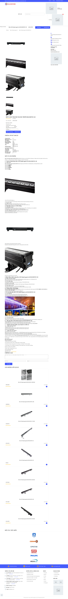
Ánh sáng (7, 126)
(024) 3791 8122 (12, 587)
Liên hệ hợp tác (56, 572)
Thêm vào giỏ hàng (9, 131)
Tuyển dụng (56, 576)
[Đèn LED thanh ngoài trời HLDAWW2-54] (26, 453)
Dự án (45, 579)
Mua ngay (39, 27)
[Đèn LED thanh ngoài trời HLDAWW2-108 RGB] (26, 375)
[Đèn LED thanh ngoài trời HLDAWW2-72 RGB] (26, 414)
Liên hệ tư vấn (46, 27)
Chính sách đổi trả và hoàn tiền (31, 579)
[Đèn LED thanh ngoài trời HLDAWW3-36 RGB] (26, 511)
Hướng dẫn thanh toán (30, 572)
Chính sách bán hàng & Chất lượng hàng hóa (33, 576)
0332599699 (14, 585)
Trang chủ (45, 572)
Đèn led (7, 30)
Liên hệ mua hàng (56, 574)
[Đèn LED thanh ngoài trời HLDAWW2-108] (26, 394)
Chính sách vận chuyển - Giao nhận (32, 577)
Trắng (7, 127)
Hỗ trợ (54, 0)
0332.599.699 (13, 346)
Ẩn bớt (9, 350)
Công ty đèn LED (8, 321)
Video (45, 577)
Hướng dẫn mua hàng (30, 574)
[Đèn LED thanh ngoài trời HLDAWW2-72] (26, 433)
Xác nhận (8, 363)
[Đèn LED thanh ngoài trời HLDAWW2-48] (26, 492)
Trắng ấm (9, 127)
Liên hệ (45, 581)
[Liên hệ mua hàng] (46, 464)
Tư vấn (45, 576)
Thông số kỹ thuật (3, 26)
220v (15, 127)
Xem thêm (6, 350)
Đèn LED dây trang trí (9, 339)
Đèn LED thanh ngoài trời (13, 30)
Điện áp (15, 126)
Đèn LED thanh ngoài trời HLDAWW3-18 (25, 30)
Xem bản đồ (16, 576)
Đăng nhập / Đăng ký (59, 0)
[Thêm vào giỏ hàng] (46, 386)
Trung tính (12, 127)
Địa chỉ (50, 0)
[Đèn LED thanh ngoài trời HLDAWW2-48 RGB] (26, 472)
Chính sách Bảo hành (30, 581)
